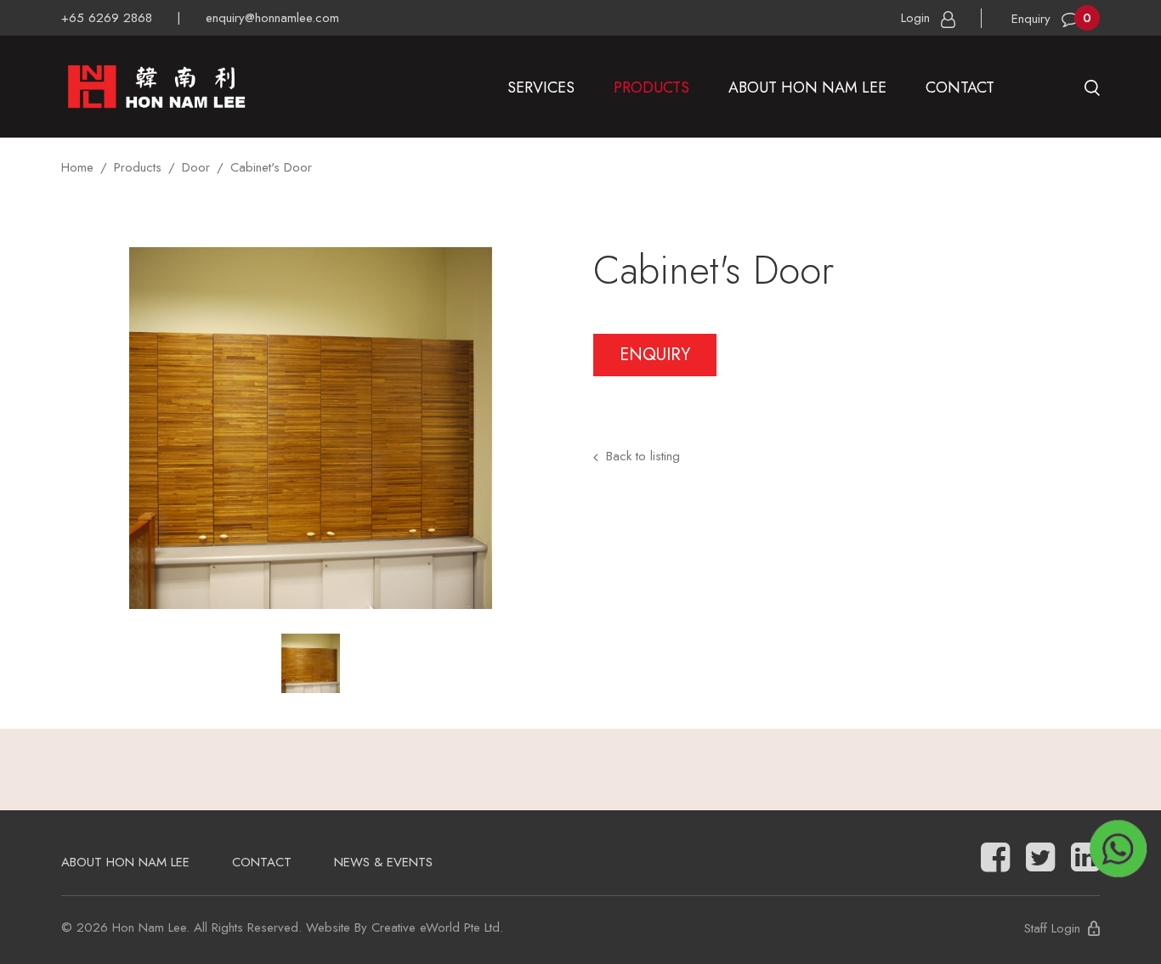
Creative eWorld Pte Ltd (435, 927)
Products (651, 87)
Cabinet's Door (271, 167)
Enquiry (655, 354)
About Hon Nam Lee (807, 87)
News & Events (383, 862)
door (196, 167)
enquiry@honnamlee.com (272, 17)
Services (541, 87)
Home (77, 167)
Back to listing (643, 456)
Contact (960, 87)
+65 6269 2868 (106, 17)
